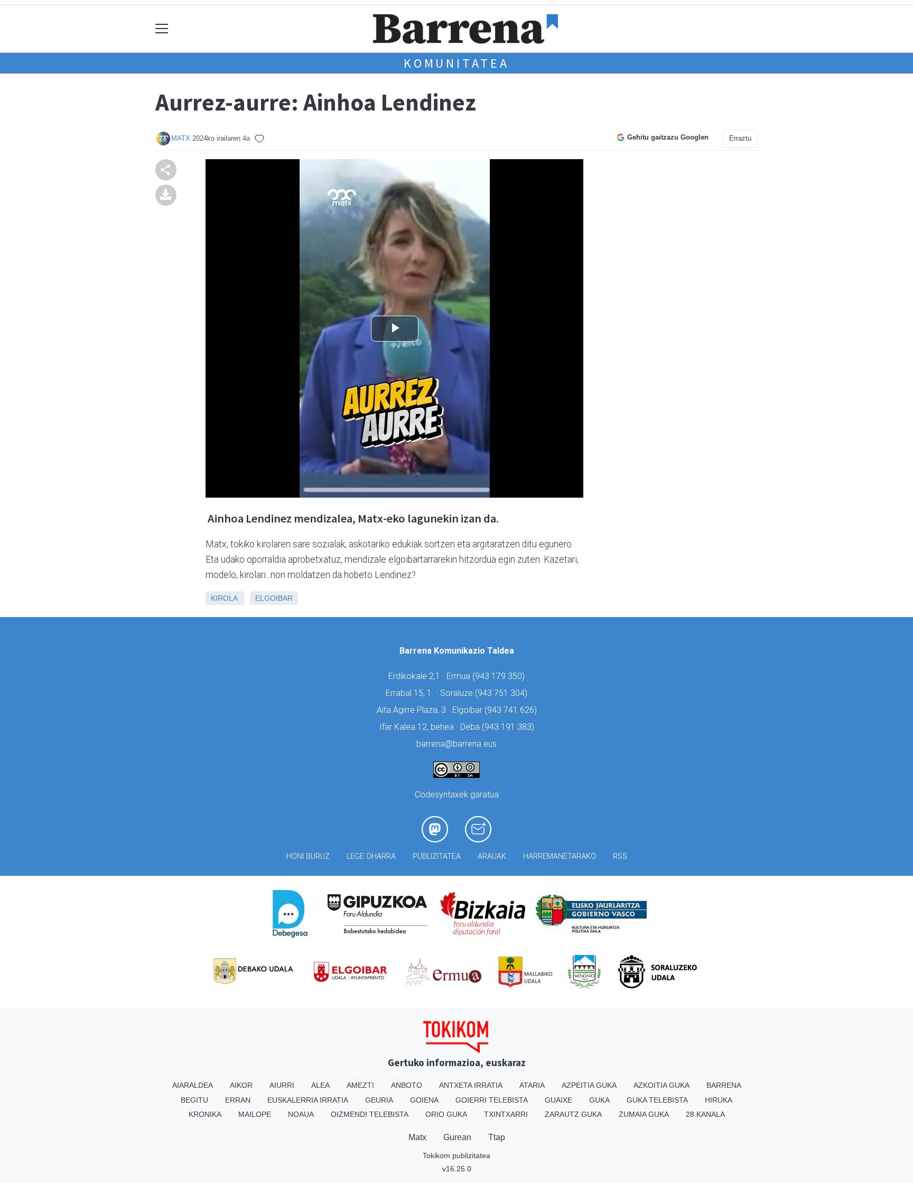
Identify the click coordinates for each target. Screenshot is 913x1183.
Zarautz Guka (573, 1114)
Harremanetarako (559, 856)
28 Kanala (705, 1114)
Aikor (241, 1085)
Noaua (301, 1114)
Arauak (492, 856)
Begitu (194, 1100)
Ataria (532, 1085)
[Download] (165, 194)
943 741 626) (512, 710)
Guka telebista (657, 1100)
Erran (237, 1100)
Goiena (424, 1100)
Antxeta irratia (470, 1085)
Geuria (379, 1100)
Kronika (205, 1114)
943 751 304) (502, 693)
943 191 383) (509, 727)
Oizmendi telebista (369, 1114)
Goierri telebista (491, 1100)
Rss (620, 856)
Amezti (360, 1085)
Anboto (406, 1085)
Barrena (723, 1085)
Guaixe (558, 1100)
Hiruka (718, 1100)
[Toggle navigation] (162, 29)
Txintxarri (506, 1114)
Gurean (457, 1137)
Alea (320, 1085)
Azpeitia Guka (589, 1085)
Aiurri (281, 1085)
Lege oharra (371, 856)
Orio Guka (446, 1114)
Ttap (496, 1137)
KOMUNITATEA (456, 63)
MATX (180, 138)
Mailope (254, 1114)
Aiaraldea (192, 1085)
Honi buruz (308, 856)
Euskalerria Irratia (307, 1100)
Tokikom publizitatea (456, 1155)
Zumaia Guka (644, 1114)
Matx (417, 1137)
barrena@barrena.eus (456, 744)
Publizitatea (437, 856)
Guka (599, 1100)
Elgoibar (274, 598)
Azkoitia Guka (661, 1085)
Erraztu (740, 138)
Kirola (224, 598)
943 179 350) (500, 676)
